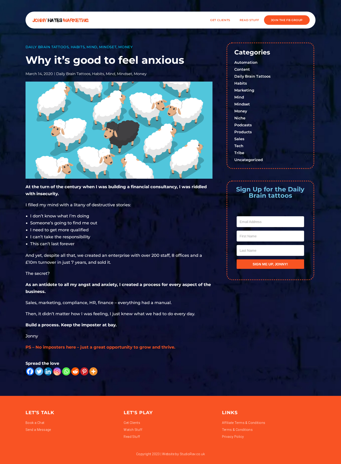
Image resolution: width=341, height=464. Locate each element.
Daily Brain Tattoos (47, 47)
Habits (78, 47)
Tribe (239, 153)
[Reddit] (75, 371)
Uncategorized (248, 160)
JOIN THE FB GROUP (287, 20)
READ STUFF (249, 20)
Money (125, 47)
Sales (239, 139)
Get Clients (220, 20)
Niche (239, 118)
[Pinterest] (84, 371)
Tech (238, 146)
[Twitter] (39, 371)
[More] (93, 371)
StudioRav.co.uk (192, 454)
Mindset (107, 47)
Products (243, 132)
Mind (92, 47)
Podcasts (243, 125)
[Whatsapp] (66, 371)
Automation (245, 62)
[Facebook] (30, 371)
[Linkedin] (48, 371)
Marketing (244, 90)
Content (242, 69)
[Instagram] (57, 371)
